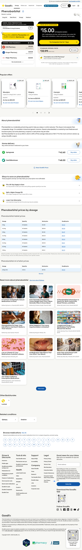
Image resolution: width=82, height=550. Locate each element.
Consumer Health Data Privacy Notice (49, 476)
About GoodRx (35, 468)
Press (32, 471)
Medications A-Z (6, 470)
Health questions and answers (21, 494)
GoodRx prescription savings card (7, 467)
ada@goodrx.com (18, 530)
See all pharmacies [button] (16, 62)
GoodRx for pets (6, 486)
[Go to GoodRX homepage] (7, 5)
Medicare (28, 17)
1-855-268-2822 (9, 530)
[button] (50, 5)
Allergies (18, 481)
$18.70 (63, 235)
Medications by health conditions (7, 474)
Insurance (4, 460)
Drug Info (4, 17)
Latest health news (21, 473)
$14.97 (63, 232)
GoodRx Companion (7, 489)
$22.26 (63, 246)
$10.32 (63, 225)
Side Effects (13, 17)
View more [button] (41, 388)
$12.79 (63, 250)
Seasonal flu (19, 490)
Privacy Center (47, 461)
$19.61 (63, 243)
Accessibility (34, 461)
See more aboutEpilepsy (37, 280)
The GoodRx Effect (36, 477)
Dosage (21, 17)
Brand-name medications (8, 484)
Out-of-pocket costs (7, 481)
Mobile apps (5, 463)
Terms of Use (47, 464)
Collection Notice (48, 470)
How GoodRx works (21, 458)
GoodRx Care (5, 492)
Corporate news (35, 489)
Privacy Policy (47, 458)
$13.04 (63, 270)
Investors (33, 486)
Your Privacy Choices (47, 481)
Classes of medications (8, 478)
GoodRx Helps (35, 480)
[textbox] (68, 464)
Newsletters (19, 478)
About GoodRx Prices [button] (42, 167)
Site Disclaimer (48, 467)
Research (33, 474)
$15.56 (63, 228)
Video (17, 476)
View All (24, 433)
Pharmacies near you (21, 461)
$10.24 (63, 239)
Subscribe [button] (72, 484)
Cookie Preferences (49, 473)
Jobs (32, 483)
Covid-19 (18, 487)
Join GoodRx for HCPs (74, 1)
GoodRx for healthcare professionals (22, 465)
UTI (17, 484)
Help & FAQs (34, 458)
